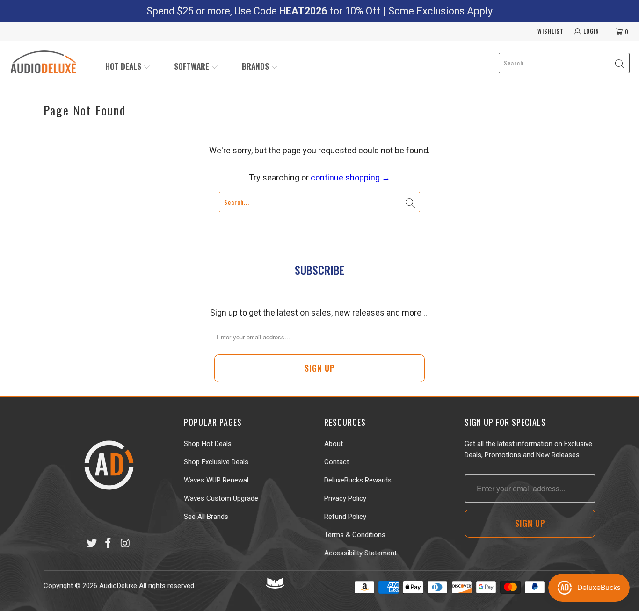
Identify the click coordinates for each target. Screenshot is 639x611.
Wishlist (550, 31)
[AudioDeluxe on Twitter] (92, 544)
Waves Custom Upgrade (221, 498)
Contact (336, 462)
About (333, 443)
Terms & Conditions (354, 535)
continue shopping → (350, 177)
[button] (128, 67)
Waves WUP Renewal (216, 480)
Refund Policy (345, 516)
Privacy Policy (345, 498)
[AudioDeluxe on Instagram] (125, 544)
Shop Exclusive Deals (216, 462)
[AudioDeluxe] (43, 63)
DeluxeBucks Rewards (358, 480)
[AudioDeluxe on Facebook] (109, 544)
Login (591, 31)
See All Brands (206, 516)
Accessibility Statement (360, 553)
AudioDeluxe (118, 586)
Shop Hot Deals (208, 443)
